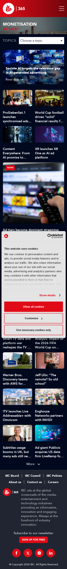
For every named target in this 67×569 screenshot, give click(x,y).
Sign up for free (33, 539)
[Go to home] (14, 8)
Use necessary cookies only (33, 329)
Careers (53, 482)
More (30, 464)
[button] (61, 8)
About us (15, 482)
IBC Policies (54, 476)
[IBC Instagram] (39, 553)
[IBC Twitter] (28, 553)
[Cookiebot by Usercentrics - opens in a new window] (48, 236)
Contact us (34, 482)
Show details (47, 295)
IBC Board (12, 476)
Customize (31, 318)
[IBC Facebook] (16, 553)
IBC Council (32, 476)
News (10, 167)
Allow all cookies (33, 306)
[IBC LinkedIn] (50, 553)
